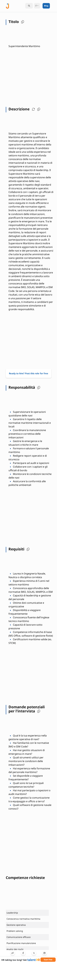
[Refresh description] (32, 109)
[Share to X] (34, 953)
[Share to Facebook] (23, 953)
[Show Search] (29, 6)
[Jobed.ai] (7, 5)
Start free (48, 959)
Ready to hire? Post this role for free (28, 373)
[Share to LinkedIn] (44, 953)
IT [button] (36, 5)
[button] (22, 21)
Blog (46, 5)
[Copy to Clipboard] (12, 953)
